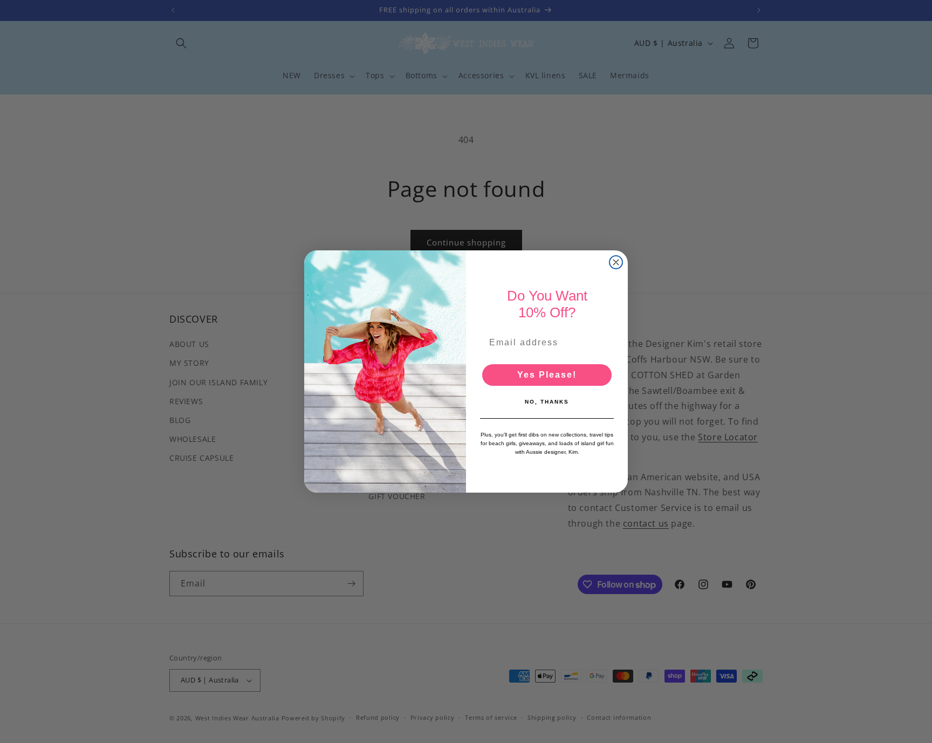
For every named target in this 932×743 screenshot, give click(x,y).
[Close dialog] (615, 262)
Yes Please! (547, 374)
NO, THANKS (547, 402)
